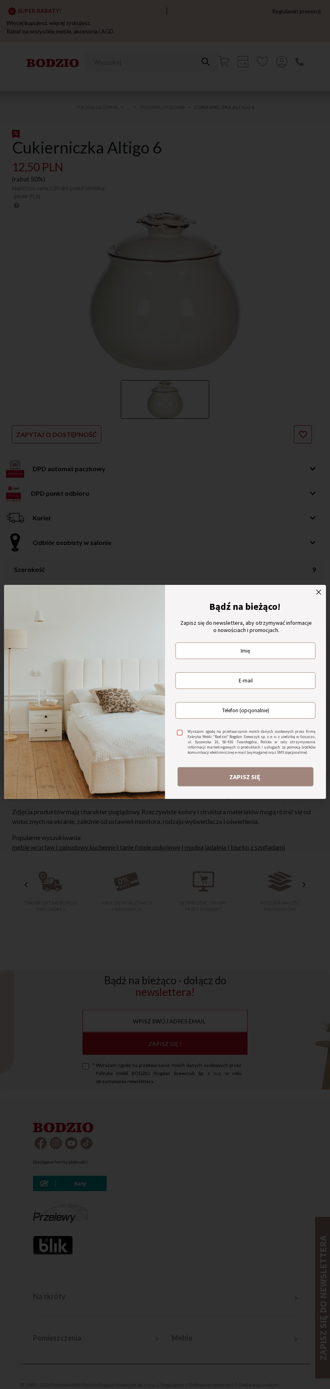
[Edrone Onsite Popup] (165, 694)
